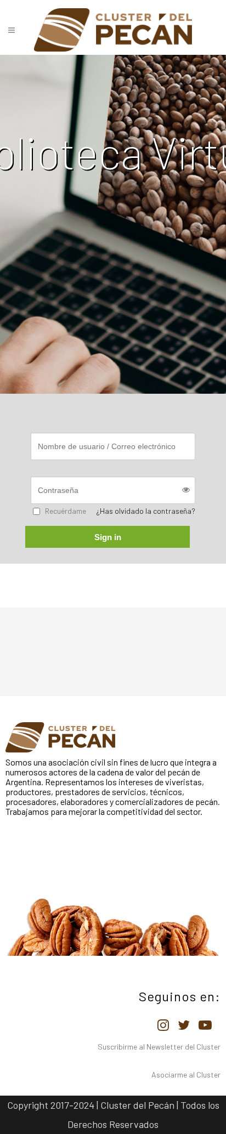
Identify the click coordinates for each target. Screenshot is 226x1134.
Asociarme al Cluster (186, 1074)
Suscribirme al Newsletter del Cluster (159, 1046)
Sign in (107, 537)
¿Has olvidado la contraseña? (145, 510)
